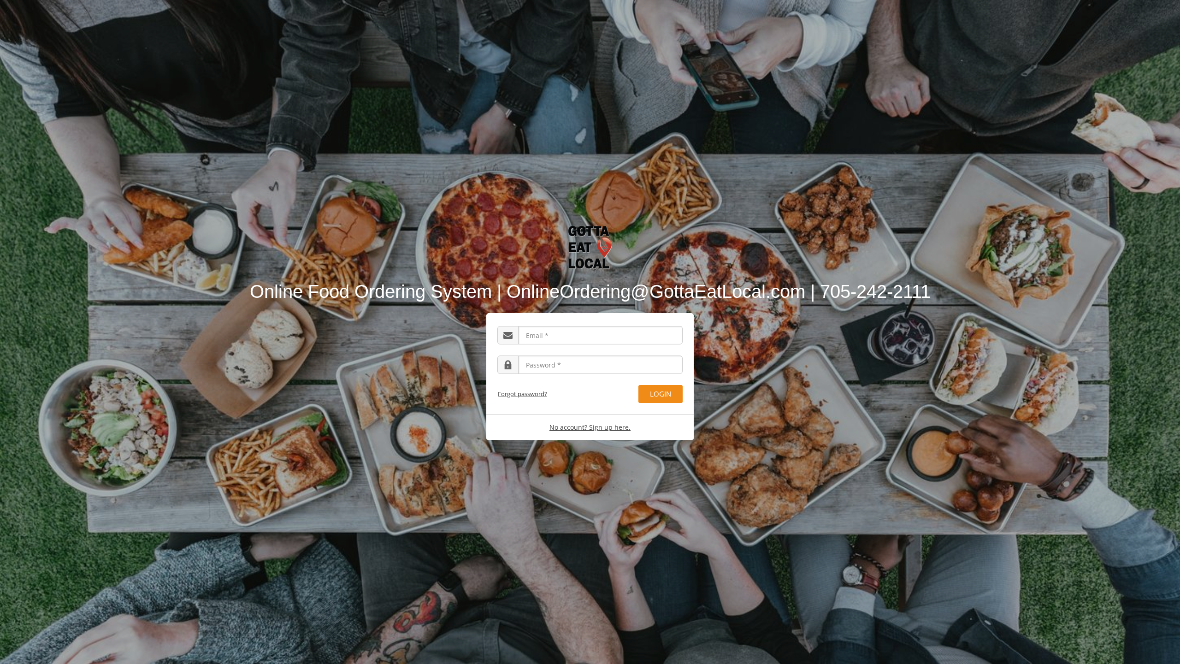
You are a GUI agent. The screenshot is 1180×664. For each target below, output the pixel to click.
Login (660, 393)
